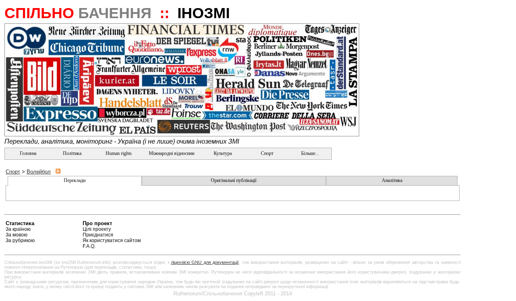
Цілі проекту (97, 229)
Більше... (309, 153)
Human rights (118, 153)
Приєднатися (98, 235)
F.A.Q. (89, 246)
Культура (222, 153)
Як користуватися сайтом (112, 240)
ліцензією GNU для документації (205, 262)
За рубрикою (20, 240)
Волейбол (39, 172)
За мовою (16, 235)
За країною (18, 229)
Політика (72, 153)
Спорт (266, 153)
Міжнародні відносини (171, 153)
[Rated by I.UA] (442, 225)
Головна (27, 153)
